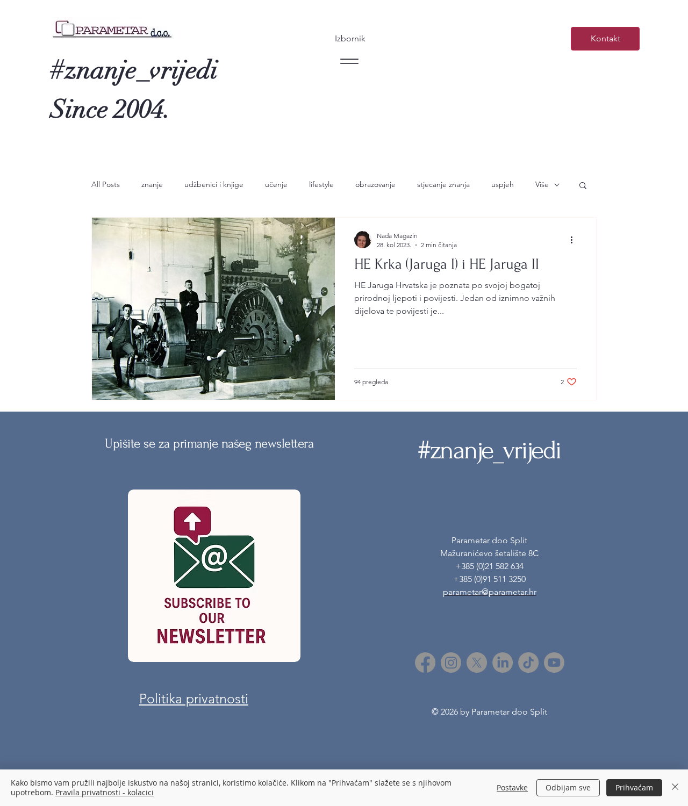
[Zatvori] (675, 787)
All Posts (105, 184)
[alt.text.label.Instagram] (451, 662)
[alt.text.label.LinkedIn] (502, 662)
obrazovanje (375, 184)
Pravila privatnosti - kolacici (104, 792)
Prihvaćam (634, 787)
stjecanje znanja (443, 184)
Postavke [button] (512, 787)
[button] (583, 186)
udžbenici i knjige (213, 184)
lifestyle (321, 184)
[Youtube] (554, 662)
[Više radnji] (575, 239)
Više (542, 184)
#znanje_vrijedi (134, 70)
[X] (477, 662)
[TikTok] (528, 662)
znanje (152, 184)
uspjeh (502, 184)
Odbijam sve (568, 787)
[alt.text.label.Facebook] (425, 662)
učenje (276, 184)
